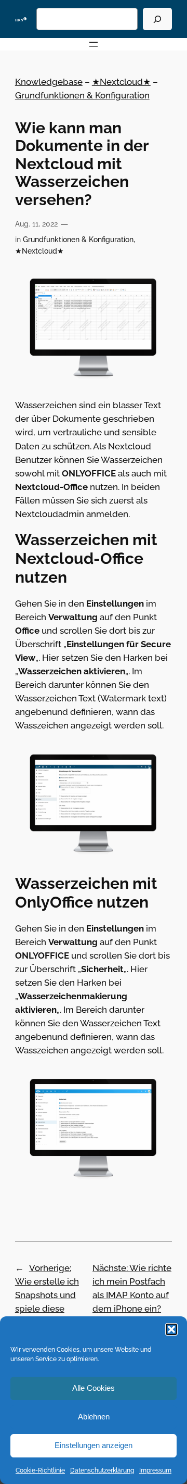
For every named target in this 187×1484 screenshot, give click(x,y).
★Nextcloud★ (121, 82)
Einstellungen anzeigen (93, 1445)
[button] (171, 1329)
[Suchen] (157, 19)
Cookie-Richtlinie (40, 1470)
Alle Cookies (93, 1388)
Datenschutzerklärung (102, 1470)
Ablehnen (94, 1416)
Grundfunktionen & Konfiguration (82, 95)
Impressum (155, 1470)
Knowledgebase (49, 82)
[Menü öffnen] (93, 44)
